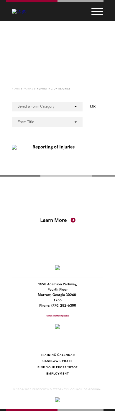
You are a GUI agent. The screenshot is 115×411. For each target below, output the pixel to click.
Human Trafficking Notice (57, 316)
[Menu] (97, 11)
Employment (57, 373)
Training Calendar (57, 355)
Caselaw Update (57, 361)
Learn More (54, 220)
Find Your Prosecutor (57, 367)
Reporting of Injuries (53, 147)
